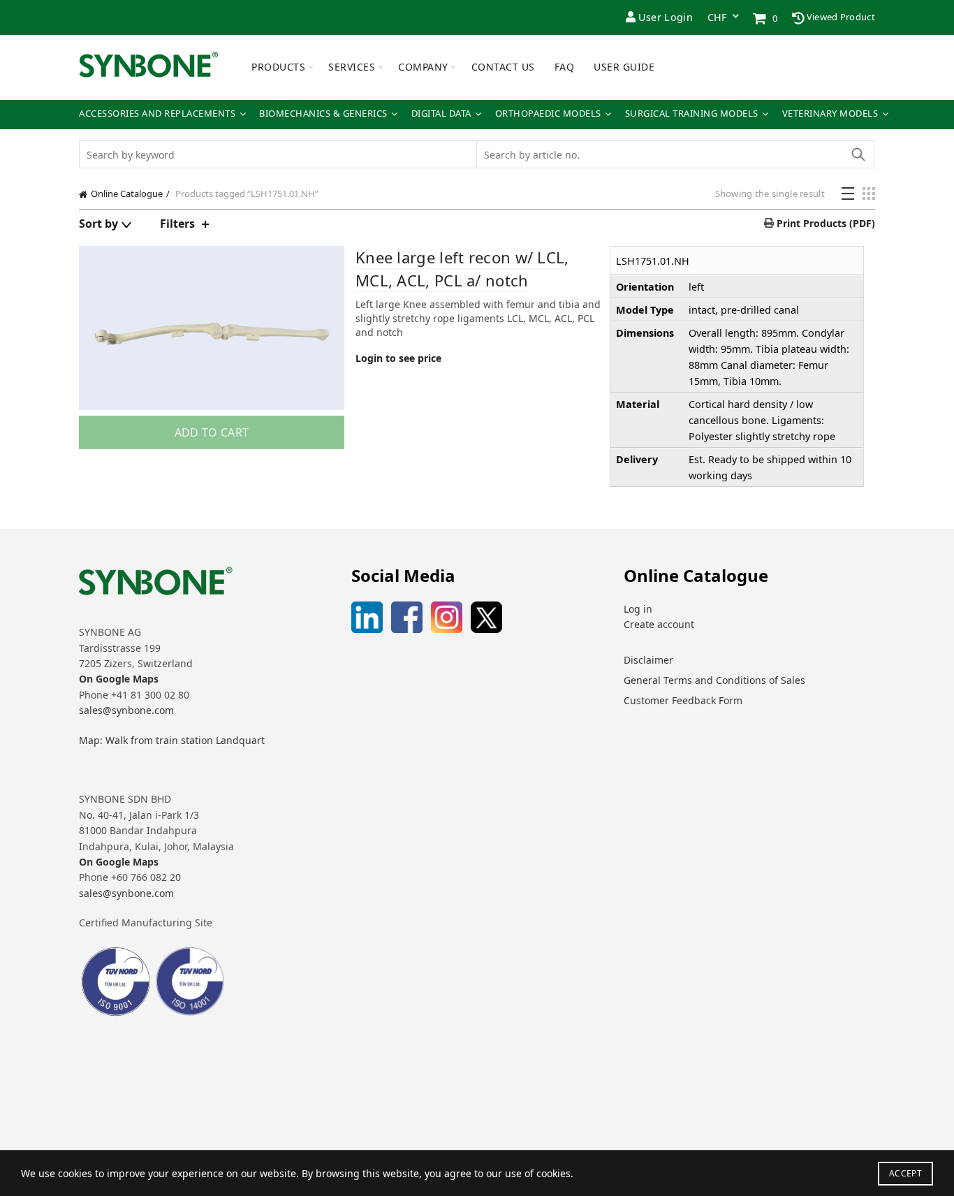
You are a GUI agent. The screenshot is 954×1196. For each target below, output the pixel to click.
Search (858, 154)
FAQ (565, 66)
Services (351, 66)
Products (278, 66)
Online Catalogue (127, 193)
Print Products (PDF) (824, 223)
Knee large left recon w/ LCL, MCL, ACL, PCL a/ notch (462, 269)
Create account (659, 624)
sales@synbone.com (126, 710)
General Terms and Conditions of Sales (714, 680)
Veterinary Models (830, 113)
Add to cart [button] (212, 432)
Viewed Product (840, 16)
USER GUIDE (624, 66)
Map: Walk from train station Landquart (172, 740)
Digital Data (441, 113)
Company (423, 66)
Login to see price (398, 358)
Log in (638, 608)
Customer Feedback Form (683, 700)
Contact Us (503, 66)
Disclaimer (648, 659)
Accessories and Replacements (157, 113)
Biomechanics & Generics (323, 113)
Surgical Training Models (691, 113)
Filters (177, 224)
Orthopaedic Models (548, 113)
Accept (905, 1173)
